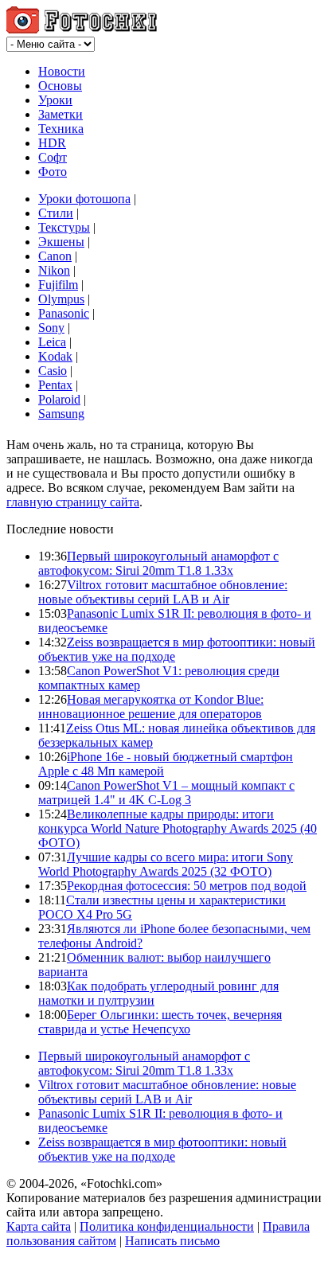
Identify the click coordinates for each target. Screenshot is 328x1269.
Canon (55, 256)
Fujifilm (58, 284)
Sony (51, 327)
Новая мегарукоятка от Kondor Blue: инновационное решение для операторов (151, 706)
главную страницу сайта (72, 502)
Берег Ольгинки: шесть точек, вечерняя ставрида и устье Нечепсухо (160, 1022)
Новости (61, 71)
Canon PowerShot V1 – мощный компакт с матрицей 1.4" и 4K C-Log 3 (166, 792)
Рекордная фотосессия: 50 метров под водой (187, 885)
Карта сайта (38, 1226)
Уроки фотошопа (84, 198)
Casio (52, 370)
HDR (52, 143)
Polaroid (59, 399)
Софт (52, 157)
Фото (52, 171)
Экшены (61, 241)
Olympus (61, 299)
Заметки (60, 114)
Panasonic (63, 313)
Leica (52, 342)
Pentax (55, 385)
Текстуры (64, 227)
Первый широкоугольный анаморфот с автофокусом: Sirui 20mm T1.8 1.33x (158, 563)
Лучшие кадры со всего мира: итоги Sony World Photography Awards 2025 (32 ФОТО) (165, 864)
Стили (55, 213)
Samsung (61, 413)
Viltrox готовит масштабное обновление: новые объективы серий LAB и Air (162, 592)
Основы (60, 85)
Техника (61, 128)
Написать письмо (172, 1241)
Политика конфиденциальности (167, 1226)
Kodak (55, 356)
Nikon (54, 270)
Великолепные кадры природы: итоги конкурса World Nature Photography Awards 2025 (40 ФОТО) (177, 828)
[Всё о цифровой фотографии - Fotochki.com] (81, 29)
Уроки (55, 100)
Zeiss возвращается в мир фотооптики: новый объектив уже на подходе (162, 1149)
